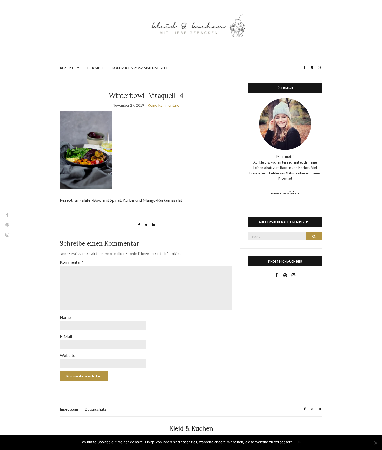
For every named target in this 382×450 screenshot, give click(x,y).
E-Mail (66, 336)
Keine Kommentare (163, 105)
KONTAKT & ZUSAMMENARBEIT (139, 68)
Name (65, 317)
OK (298, 442)
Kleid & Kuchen (191, 429)
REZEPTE (68, 68)
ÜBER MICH (94, 68)
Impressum (69, 409)
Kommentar (72, 261)
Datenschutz (95, 409)
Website (67, 355)
